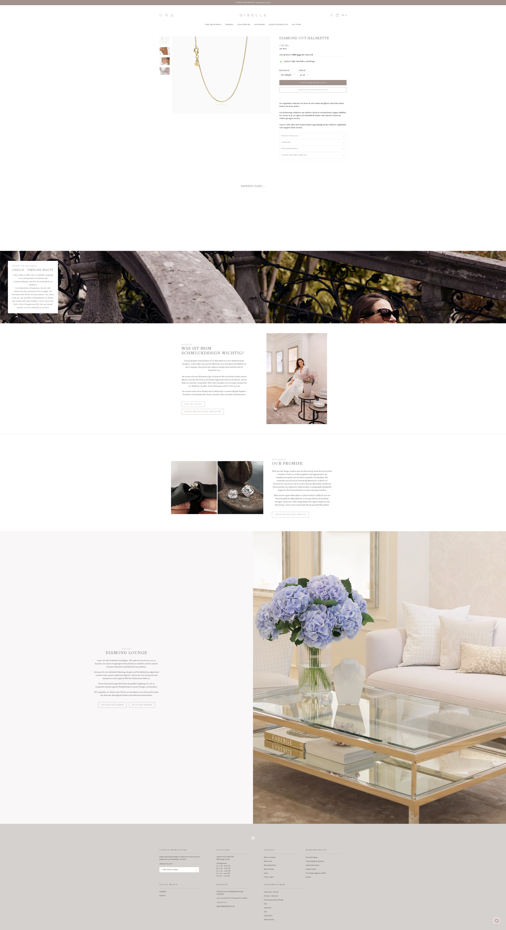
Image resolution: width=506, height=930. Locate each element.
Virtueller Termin (112, 705)
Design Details (289, 136)
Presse (266, 873)
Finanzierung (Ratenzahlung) (273, 900)
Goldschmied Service (312, 865)
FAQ (265, 904)
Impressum (267, 908)
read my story (193, 404)
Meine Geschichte (270, 857)
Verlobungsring (213, 25)
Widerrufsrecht (269, 920)
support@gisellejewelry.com (225, 906)
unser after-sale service (290, 515)
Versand (286, 142)
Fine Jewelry (244, 25)
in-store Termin (142, 705)
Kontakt (308, 877)
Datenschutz (268, 916)
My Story (296, 25)
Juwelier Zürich (311, 869)
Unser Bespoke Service (294, 155)
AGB (265, 912)
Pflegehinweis (289, 149)
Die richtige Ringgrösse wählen (316, 873)
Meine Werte (268, 861)
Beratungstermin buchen (313, 90)
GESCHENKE (259, 25)
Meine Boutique (269, 869)
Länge (302, 71)
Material (284, 71)
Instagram (162, 891)
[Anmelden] (196, 870)
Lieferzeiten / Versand (271, 892)
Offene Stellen (269, 877)
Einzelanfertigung (278, 25)
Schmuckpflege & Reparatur (315, 861)
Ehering (230, 25)
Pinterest (162, 895)
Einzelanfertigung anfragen (202, 412)
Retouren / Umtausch (271, 896)
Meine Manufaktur (270, 865)
